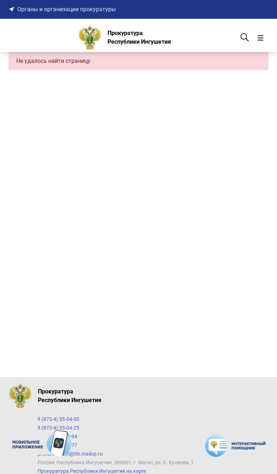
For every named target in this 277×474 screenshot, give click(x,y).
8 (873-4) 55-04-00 (58, 419)
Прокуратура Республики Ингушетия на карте (92, 471)
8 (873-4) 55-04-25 (58, 428)
